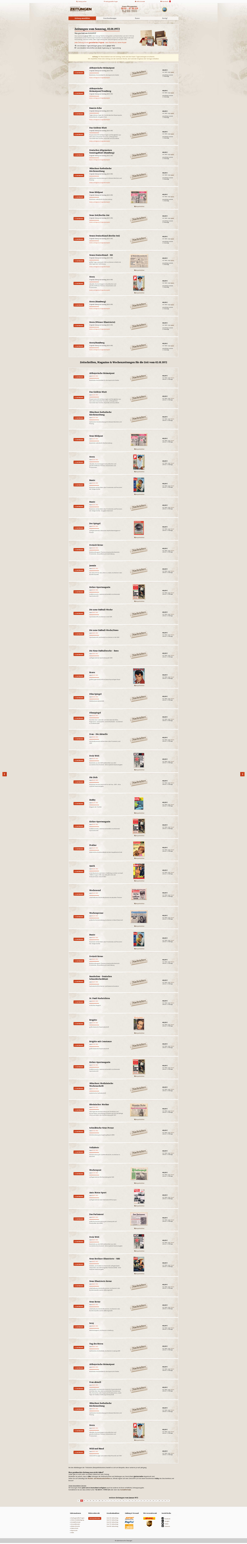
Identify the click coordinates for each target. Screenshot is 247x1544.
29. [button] (162, 1500)
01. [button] (79, 1500)
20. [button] (135, 1500)
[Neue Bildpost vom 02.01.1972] (142, 197)
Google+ (167, 1521)
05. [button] (90, 1500)
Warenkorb (166, 1)
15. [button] (120, 1500)
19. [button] (132, 1500)
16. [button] (123, 1500)
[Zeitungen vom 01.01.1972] (4, 774)
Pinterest (167, 1526)
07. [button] (96, 1500)
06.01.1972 (95, 937)
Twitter (167, 1524)
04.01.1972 (95, 612)
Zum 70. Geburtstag (112, 1524)
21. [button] (138, 1500)
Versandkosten (75, 1524)
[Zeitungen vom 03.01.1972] (242, 774)
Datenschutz (74, 1528)
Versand (172, 72)
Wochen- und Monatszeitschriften (99, 1478)
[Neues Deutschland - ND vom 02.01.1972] (142, 261)
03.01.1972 (95, 483)
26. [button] (153, 1500)
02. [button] (81, 1500)
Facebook (167, 1519)
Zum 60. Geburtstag (112, 1522)
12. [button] (111, 1500)
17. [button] (126, 1500)
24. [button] (147, 1500)
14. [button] (117, 1500)
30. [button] (165, 1500)
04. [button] (87, 1500)
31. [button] (168, 1500)
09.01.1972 (95, 1367)
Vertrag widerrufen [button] (95, 1518)
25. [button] (150, 1500)
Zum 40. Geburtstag (112, 1518)
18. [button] (129, 1500)
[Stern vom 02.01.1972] (142, 283)
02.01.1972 (95, 376)
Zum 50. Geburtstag (112, 1520)
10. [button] (105, 1500)
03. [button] (84, 1500)
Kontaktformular (75, 1522)
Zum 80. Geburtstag (112, 1526)
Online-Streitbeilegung (77, 1520)
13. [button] (114, 1500)
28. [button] (159, 1500)
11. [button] (108, 1500)
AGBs (72, 1532)
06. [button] (93, 1500)
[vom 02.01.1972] (142, 439)
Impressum (74, 1530)
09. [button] (102, 1500)
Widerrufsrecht (75, 1526)
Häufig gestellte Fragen (77, 1518)
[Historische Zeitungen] (81, 9)
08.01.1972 (95, 1195)
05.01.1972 (95, 675)
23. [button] (144, 1500)
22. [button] (141, 1500)
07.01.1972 (95, 1023)
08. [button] (99, 1500)
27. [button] (156, 1500)
